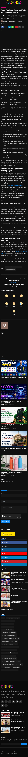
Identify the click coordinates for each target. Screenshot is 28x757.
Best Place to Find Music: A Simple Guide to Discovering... (18, 713)
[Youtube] (13, 701)
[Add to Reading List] (23, 27)
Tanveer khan (13, 730)
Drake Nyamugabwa (14, 582)
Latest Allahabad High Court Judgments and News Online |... (13, 449)
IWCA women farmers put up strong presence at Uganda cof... (19, 587)
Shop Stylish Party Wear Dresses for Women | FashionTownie (19, 720)
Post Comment (5, 521)
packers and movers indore (7, 624)
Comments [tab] (4, 489)
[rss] (6, 705)
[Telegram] (17, 701)
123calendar (3, 481)
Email (2, 499)
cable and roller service (10, 269)
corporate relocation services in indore (10, 647)
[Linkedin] (2, 705)
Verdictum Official (4, 451)
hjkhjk (2, 479)
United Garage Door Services (8, 330)
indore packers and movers (7, 626)
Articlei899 (12, 715)
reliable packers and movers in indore (9, 644)
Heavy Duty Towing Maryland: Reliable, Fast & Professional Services (14, 279)
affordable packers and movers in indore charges (12, 664)
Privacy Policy (14, 753)
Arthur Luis (3, 404)
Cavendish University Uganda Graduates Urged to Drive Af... (17, 580)
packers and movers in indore (8, 621)
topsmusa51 (3, 380)
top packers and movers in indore (9, 632)
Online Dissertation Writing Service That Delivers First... (18, 573)
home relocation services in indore (9, 658)
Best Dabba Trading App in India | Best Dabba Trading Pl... (12, 425)
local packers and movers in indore (9, 650)
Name (2, 493)
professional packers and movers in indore (11, 667)
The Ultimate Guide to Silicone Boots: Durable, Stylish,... (18, 728)
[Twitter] (6, 701)
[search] (26, 2)
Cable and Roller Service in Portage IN (14, 185)
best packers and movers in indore (9, 635)
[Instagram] (9, 701)
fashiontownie (13, 722)
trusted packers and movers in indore (9, 641)
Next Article (13, 282)
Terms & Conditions (5, 753)
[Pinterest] (20, 701)
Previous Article (14, 277)
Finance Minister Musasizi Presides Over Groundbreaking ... (19, 602)
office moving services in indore (8, 655)
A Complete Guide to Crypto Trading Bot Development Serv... (11, 402)
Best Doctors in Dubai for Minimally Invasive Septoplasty (14, 285)
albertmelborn (13, 575)
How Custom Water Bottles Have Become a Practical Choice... (12, 473)
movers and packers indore (7, 629)
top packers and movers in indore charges (10, 638)
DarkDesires (13, 596)
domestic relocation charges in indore (9, 652)
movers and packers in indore (13, 618)
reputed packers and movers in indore (10, 670)
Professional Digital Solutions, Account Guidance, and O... (13, 378)
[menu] (1, 2)
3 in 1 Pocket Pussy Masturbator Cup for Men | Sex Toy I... (18, 594)
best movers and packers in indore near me (11, 661)
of (4, 81)
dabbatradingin (4, 428)
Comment (3, 504)
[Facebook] (2, 701)
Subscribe (24, 744)
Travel (3, 618)
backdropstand (3, 475)
